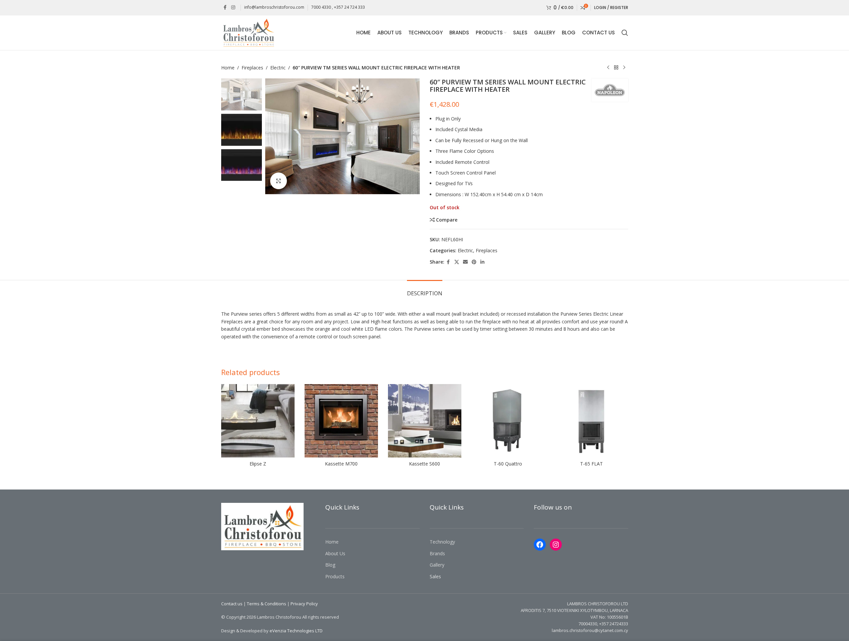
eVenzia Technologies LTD (296, 631)
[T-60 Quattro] (508, 420)
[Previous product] (608, 68)
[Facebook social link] (225, 7)
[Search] (624, 32)
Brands (437, 553)
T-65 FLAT (591, 463)
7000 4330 (321, 7)
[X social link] (456, 262)
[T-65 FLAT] (591, 420)
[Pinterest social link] (474, 262)
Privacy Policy (304, 604)
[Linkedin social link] (482, 262)
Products (335, 576)
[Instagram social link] (233, 7)
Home (228, 67)
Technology (442, 542)
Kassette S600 (424, 463)
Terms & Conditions (266, 604)
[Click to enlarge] (278, 181)
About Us (335, 553)
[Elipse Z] (258, 420)
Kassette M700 (341, 463)
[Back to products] (616, 68)
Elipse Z (258, 463)
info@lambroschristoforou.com (274, 7)
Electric (278, 67)
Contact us (232, 604)
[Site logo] (248, 32)
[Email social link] (465, 262)
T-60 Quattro (508, 463)
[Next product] (624, 68)
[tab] (424, 290)
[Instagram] (556, 545)
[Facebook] (540, 545)
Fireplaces (252, 67)
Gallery (437, 565)
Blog (330, 565)
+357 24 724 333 (349, 7)
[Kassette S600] (424, 420)
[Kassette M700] (341, 420)
